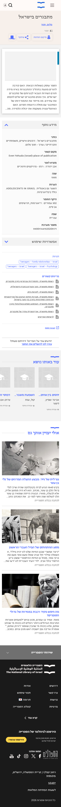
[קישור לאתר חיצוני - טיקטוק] (19, 756)
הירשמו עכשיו (16, 739)
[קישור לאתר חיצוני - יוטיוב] (12, 756)
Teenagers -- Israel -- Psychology (42, 266)
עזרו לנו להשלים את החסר (37, 344)
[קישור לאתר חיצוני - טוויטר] (33, 756)
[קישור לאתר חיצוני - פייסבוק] (40, 756)
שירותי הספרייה (42, 652)
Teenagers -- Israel (15, 266)
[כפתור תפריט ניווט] (52, 5)
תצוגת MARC (50, 328)
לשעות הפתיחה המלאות (42, 790)
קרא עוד (32, 718)
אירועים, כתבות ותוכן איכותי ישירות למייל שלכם (46, 739)
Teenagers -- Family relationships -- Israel (38, 261)
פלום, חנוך (46, 24)
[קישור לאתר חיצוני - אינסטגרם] (26, 756)
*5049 (52, 783)
